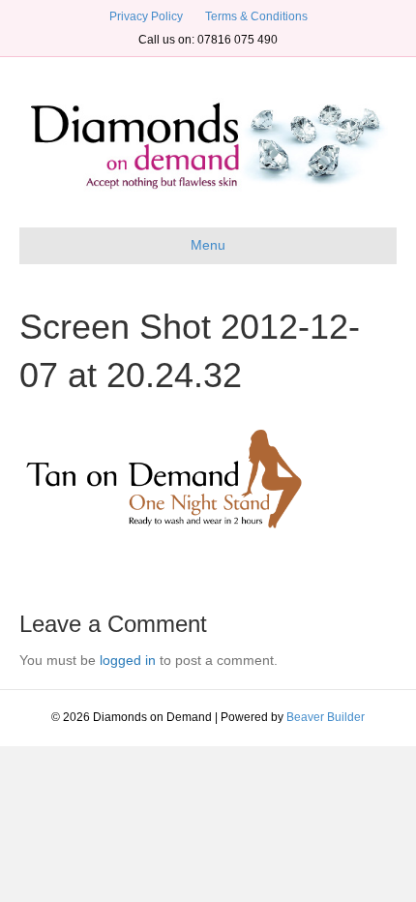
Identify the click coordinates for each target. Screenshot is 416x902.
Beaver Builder (325, 717)
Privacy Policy (146, 16)
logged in (128, 660)
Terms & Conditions (256, 16)
